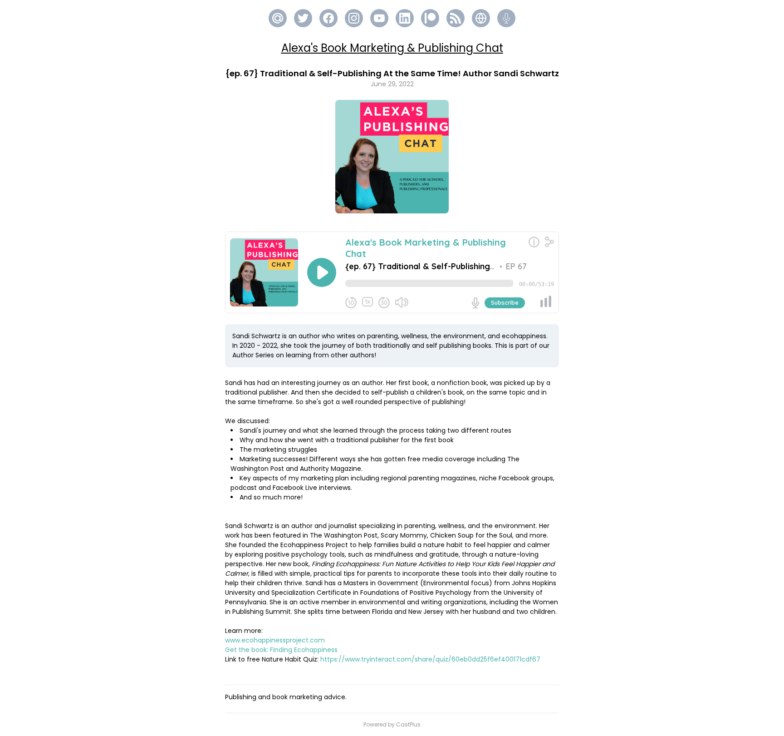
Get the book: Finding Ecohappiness (281, 649)
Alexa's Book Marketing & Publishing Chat (392, 47)
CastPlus (408, 724)
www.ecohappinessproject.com (275, 640)
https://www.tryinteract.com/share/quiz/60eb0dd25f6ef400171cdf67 (430, 659)
